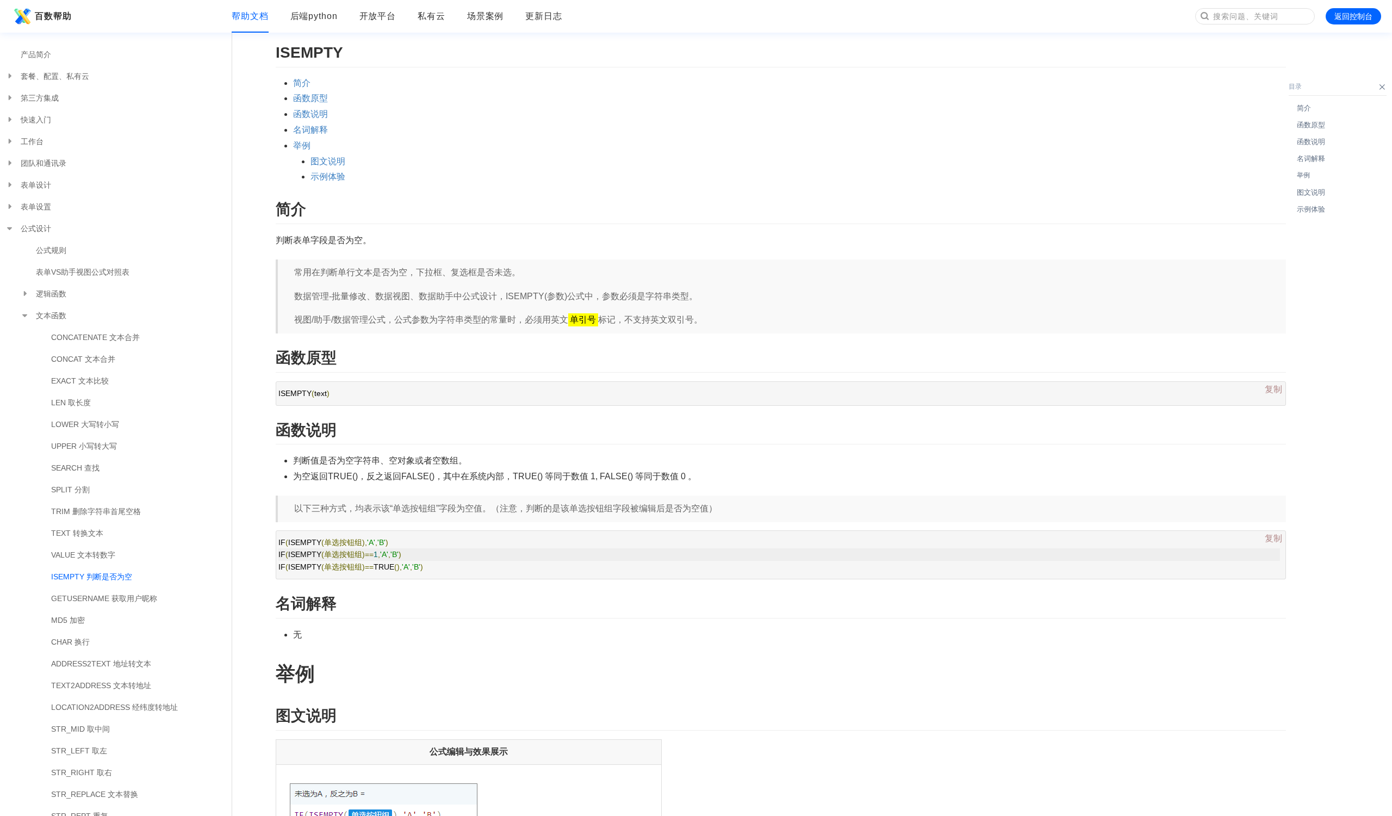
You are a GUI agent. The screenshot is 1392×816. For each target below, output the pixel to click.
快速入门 (36, 119)
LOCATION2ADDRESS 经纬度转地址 (114, 707)
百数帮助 (53, 16)
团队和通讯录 (43, 163)
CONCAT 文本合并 (83, 359)
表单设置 (36, 206)
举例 (301, 145)
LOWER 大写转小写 (85, 424)
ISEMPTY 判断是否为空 (91, 576)
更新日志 (543, 16)
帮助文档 (250, 16)
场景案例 (485, 16)
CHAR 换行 (70, 642)
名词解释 (310, 129)
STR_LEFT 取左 (79, 750)
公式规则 (51, 250)
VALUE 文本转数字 (83, 555)
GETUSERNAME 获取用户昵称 (104, 598)
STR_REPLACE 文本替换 (94, 794)
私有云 (431, 16)
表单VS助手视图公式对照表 (82, 272)
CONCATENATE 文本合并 (95, 337)
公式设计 (36, 228)
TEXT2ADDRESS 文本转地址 (101, 685)
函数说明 (310, 114)
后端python (314, 16)
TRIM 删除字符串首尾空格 (96, 511)
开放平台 (377, 16)
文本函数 (51, 315)
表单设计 (36, 185)
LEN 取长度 (71, 402)
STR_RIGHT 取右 (81, 772)
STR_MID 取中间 (80, 729)
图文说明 (327, 161)
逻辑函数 (51, 293)
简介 (301, 83)
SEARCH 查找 (75, 467)
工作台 (32, 141)
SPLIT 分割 (70, 489)
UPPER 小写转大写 (84, 446)
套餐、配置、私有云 (55, 76)
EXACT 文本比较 (80, 380)
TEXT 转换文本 (77, 533)
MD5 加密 (68, 620)
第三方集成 (40, 98)
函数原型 (310, 98)
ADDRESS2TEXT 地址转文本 (101, 663)
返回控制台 (1353, 16)
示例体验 (327, 176)
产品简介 (36, 54)
